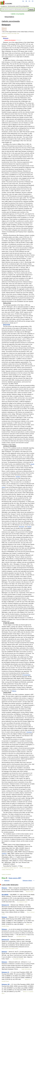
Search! (31, 9)
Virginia (29, 526)
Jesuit (3, 487)
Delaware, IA (5, 972)
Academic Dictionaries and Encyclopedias (14, 6)
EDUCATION (6, 324)
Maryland (21, 526)
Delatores (6, 880)
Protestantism (26, 675)
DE (26, 1)
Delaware (4, 888)
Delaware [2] (5, 939)
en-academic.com (6, 3)
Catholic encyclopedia (17, 14)
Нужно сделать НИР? (15, 878)
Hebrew (14, 691)
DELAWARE (5, 894)
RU (23, 1)
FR (32, 1)
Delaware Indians (27, 880)
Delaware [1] (5, 905)
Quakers (18, 476)
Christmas (29, 732)
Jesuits (32, 464)
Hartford (4, 853)
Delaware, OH (5, 984)
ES (29, 1)
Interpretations (9, 17)
